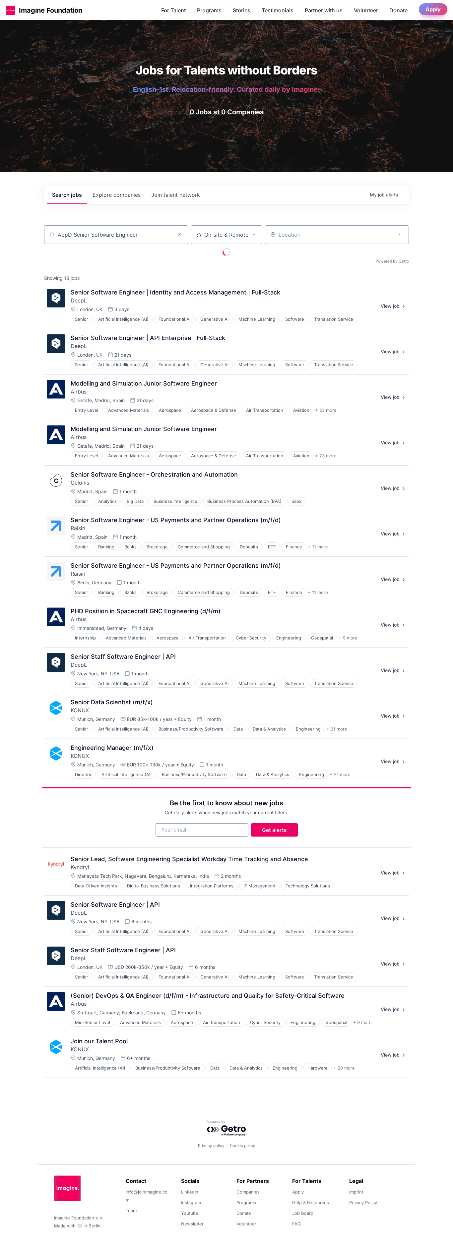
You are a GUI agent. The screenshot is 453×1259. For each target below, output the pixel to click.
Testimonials (277, 10)
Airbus (79, 391)
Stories (241, 10)
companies (117, 194)
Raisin (78, 528)
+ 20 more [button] (344, 1068)
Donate (398, 10)
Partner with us (324, 10)
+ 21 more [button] (336, 729)
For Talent (173, 10)
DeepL (79, 300)
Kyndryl (80, 867)
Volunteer (366, 10)
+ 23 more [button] (326, 410)
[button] (10, 10)
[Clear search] (179, 234)
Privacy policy (211, 1145)
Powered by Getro (392, 261)
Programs (209, 10)
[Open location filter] (400, 234)
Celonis (80, 482)
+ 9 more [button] (348, 637)
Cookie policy (242, 1145)
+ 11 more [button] (318, 546)
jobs (67, 194)
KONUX (80, 710)
